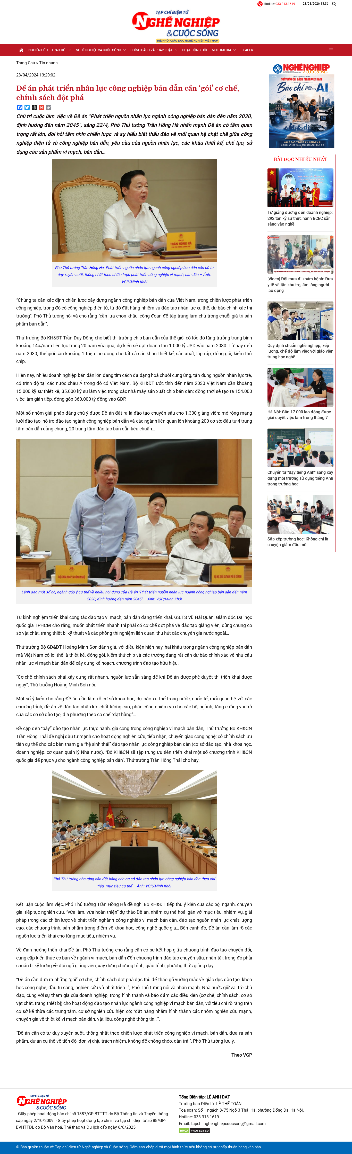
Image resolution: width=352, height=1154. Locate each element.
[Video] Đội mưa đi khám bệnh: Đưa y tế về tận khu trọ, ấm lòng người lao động (300, 284)
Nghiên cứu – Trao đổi (47, 50)
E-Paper (246, 50)
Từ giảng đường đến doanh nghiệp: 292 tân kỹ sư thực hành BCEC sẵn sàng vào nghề (300, 218)
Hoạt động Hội (194, 50)
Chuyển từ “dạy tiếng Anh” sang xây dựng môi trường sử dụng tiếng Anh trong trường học (300, 478)
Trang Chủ (25, 62)
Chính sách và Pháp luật (151, 50)
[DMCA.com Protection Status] (194, 1130)
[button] (331, 50)
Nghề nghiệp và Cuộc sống (98, 50)
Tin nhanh (48, 62)
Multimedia (221, 50)
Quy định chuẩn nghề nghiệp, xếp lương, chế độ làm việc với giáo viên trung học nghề (300, 351)
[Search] (334, 3)
